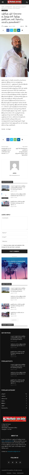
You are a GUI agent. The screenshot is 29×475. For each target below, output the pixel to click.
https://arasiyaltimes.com (14, 175)
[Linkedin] (18, 30)
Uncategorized (8, 6)
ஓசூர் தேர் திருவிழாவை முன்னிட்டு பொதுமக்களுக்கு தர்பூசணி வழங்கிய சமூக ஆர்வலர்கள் (21, 152)
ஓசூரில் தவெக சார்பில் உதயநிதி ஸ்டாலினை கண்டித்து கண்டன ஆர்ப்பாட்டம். (18, 203)
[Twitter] (11, 30)
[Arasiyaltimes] (14, 1)
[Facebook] (8, 30)
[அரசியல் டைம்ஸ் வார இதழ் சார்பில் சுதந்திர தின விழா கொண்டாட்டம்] (5, 196)
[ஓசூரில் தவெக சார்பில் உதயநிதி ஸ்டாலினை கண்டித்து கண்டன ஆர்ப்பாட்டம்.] (5, 203)
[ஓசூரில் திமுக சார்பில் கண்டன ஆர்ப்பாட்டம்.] (5, 314)
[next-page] (5, 209)
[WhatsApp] (15, 30)
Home (3, 6)
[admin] (3, 26)
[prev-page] (2, 209)
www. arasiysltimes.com (8, 441)
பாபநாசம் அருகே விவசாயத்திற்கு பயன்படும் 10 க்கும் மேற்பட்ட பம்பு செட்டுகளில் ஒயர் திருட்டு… (18, 187)
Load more (14, 320)
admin (6, 26)
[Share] (12, 462)
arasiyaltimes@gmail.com (14, 451)
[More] (22, 30)
